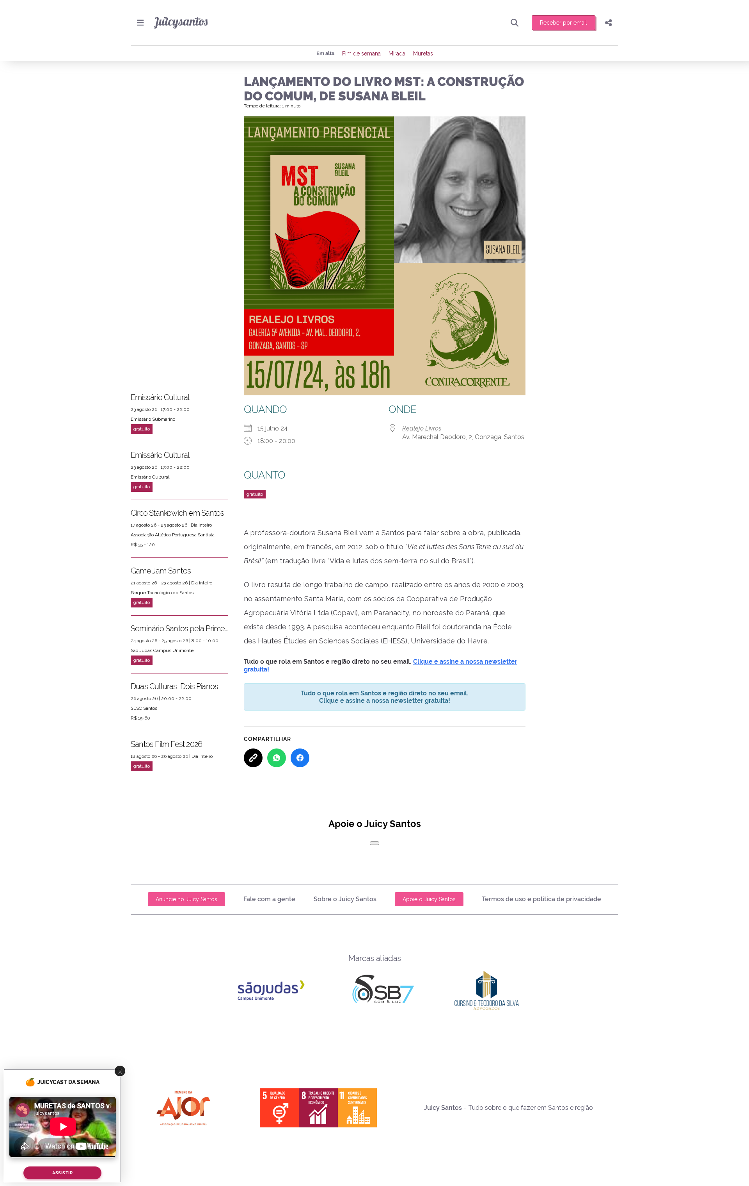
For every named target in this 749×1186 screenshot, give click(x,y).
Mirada (397, 53)
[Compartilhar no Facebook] (300, 757)
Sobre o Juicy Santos (345, 899)
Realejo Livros (421, 428)
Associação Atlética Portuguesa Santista (173, 535)
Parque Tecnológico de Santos (162, 592)
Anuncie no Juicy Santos (186, 899)
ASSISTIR (62, 1172)
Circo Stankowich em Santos (177, 513)
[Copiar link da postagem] (253, 757)
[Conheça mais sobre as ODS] (318, 1107)
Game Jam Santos (161, 570)
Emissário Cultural (160, 397)
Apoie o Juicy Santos (429, 899)
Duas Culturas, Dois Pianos (174, 686)
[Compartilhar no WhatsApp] (276, 757)
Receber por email (563, 23)
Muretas (423, 53)
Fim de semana (361, 53)
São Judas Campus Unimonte (162, 650)
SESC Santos (144, 708)
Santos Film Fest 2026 (166, 744)
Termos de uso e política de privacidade (541, 899)
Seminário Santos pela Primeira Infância (179, 628)
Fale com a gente (269, 899)
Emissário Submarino (153, 419)
